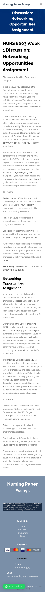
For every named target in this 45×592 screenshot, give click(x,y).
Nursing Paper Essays (16, 4)
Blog (22, 536)
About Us (22, 529)
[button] (14, 586)
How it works (22, 533)
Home (22, 526)
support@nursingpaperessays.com (22, 576)
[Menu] (41, 4)
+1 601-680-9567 (22, 568)
